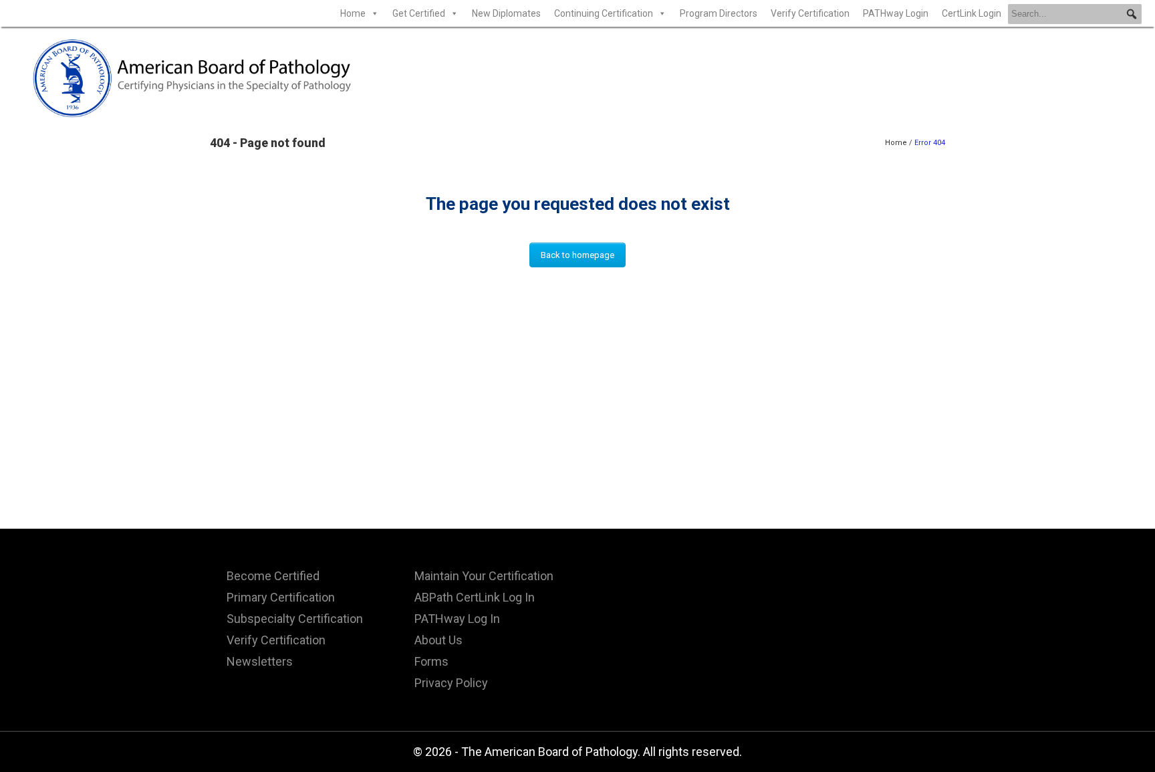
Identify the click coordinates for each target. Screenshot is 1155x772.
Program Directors (718, 13)
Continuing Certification (603, 13)
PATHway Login (895, 13)
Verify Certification (810, 13)
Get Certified (418, 13)
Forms (431, 661)
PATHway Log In (457, 619)
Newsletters (260, 661)
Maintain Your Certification (483, 576)
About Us (438, 640)
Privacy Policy (451, 683)
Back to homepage (577, 255)
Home (353, 13)
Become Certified (273, 576)
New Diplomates (506, 13)
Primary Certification (281, 597)
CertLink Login (971, 13)
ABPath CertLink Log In (474, 597)
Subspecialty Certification (295, 619)
